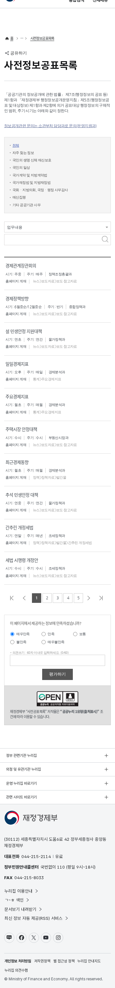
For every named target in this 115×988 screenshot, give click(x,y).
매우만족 (23, 634)
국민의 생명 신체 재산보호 (31, 160)
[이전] (25, 598)
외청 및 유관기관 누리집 (23, 769)
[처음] (13, 598)
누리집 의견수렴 (16, 970)
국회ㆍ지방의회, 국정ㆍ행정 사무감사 (40, 190)
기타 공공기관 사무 (26, 205)
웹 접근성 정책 (63, 961)
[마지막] (102, 598)
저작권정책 (42, 961)
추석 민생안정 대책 (21, 494)
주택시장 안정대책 (21, 429)
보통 (82, 634)
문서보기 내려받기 (20, 909)
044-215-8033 (29, 877)
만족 (51, 634)
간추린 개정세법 (19, 527)
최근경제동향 (16, 462)
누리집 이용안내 (18, 891)
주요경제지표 (16, 396)
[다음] (90, 598)
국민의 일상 (21, 168)
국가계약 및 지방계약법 (29, 175)
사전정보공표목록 (42, 38)
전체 (15, 145)
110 (61, 867)
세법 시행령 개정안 (21, 560)
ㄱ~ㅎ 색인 (14, 900)
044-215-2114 (36, 856)
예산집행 (19, 197)
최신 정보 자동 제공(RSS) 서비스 (33, 918)
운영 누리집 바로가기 (21, 783)
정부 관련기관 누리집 (21, 755)
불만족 (21, 642)
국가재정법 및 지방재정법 (31, 183)
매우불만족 (56, 642)
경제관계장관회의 (20, 265)
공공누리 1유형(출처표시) (57, 698)
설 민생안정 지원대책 (23, 331)
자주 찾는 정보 (23, 153)
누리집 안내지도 (89, 961)
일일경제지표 (16, 363)
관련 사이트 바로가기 (21, 797)
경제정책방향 (16, 298)
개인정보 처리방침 (17, 961)
